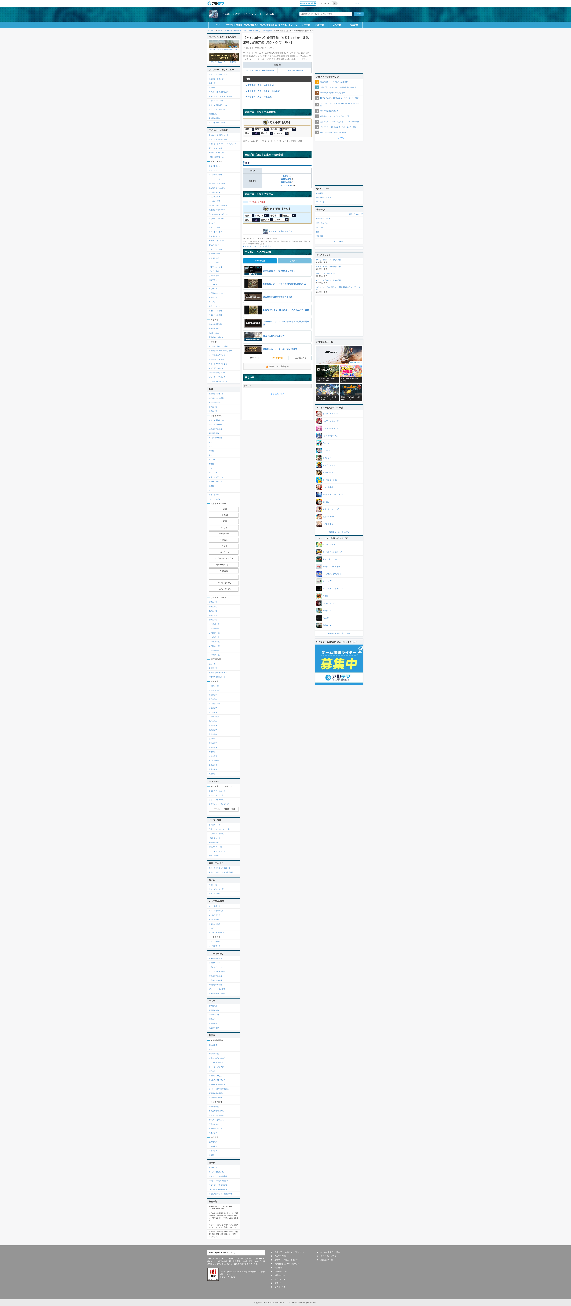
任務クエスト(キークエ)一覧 (219, 829)
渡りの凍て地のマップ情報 (219, 346)
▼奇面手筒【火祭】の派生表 (259, 97)
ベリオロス (213, 289)
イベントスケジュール (217, 123)
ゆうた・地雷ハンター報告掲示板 (328, 260)
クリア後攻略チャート (217, 971)
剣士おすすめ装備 (215, 985)
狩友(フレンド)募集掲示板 (218, 1181)
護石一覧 (212, 664)
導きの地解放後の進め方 (329, 111)
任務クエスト (214, 1133)
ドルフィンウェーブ (331, 421)
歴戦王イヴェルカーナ (217, 183)
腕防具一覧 (213, 611)
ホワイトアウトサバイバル (333, 494)
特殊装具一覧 (214, 686)
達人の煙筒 (213, 756)
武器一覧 (320, 24)
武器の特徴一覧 (214, 402)
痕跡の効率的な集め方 (217, 993)
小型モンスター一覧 (216, 799)
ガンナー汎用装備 (215, 438)
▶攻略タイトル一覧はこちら (339, 532)
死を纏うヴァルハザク (217, 218)
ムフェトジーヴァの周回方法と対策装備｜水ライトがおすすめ (338, 288)
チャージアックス (215, 481)
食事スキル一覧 (214, 893)
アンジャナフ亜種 (215, 175)
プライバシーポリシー (329, 1256)
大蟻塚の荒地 (214, 1014)
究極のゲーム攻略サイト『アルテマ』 (289, 1252)
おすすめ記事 (260, 261)
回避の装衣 (213, 708)
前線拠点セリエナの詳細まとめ (220, 350)
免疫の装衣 (213, 730)
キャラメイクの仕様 (216, 1115)
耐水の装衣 (213, 743)
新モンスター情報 (215, 148)
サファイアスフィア (331, 414)
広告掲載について (281, 1271)
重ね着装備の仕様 (215, 1097)
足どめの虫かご (214, 915)
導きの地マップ (285, 24)
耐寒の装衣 (213, 752)
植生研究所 (213, 1146)
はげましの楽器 (214, 924)
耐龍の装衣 (213, 769)
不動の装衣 (213, 695)
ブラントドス (214, 284)
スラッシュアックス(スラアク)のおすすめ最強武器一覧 (339, 104)
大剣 (210, 442)
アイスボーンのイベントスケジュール (223, 144)
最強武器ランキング (216, 79)
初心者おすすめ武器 (216, 398)
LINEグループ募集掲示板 (218, 1189)
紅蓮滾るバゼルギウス (217, 210)
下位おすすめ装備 (215, 424)
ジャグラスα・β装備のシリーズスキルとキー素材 (338, 127)
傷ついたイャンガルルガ (218, 205)
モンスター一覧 (302, 24)
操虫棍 (211, 486)
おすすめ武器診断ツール (218, 105)
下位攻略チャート (215, 963)
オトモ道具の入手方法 (217, 355)
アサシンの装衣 (214, 690)
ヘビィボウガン (214, 499)
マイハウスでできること (218, 364)
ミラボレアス (214, 297)
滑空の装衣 (213, 734)
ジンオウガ (213, 223)
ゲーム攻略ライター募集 (330, 1252)
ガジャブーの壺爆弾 (216, 932)
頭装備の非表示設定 (216, 1093)
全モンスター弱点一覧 (217, 791)
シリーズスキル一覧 (216, 889)
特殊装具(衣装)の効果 (217, 372)
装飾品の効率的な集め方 (218, 673)
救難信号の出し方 (215, 1128)
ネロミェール (214, 262)
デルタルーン (328, 618)
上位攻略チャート (215, 967)
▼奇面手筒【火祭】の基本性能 (260, 85)
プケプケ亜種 (214, 271)
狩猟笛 (211, 464)
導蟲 (210, 1049)
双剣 (210, 455)
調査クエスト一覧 (215, 847)
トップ (217, 24)
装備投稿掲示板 (214, 118)
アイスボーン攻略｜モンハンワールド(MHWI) (246, 13)
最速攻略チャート (215, 958)
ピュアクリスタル (286, 185)
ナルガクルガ (214, 258)
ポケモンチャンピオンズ (332, 552)
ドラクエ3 (327, 611)
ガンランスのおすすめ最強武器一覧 (260, 70)
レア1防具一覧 (214, 624)
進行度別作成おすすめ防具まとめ (332, 93)
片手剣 (211, 451)
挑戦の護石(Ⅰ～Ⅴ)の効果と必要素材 (334, 82)
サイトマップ (279, 1279)
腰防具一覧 (213, 615)
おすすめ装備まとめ (216, 420)
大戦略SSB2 (327, 625)
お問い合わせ (279, 1275)
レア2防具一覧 (214, 628)
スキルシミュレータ (216, 101)
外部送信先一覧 (326, 1260)
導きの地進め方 (251, 24)
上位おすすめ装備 (215, 429)
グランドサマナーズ (331, 509)
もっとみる (338, 241)
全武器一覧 (213, 407)
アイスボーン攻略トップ (218, 74)
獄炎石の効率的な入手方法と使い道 (333, 132)
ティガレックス (214, 236)
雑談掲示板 (213, 114)
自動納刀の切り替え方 (217, 1080)
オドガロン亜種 (214, 201)
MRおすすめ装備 (234, 24)
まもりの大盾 (214, 919)
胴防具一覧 (213, 607)
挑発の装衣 (213, 739)
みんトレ (326, 443)
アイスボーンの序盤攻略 (218, 139)
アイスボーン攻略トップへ (280, 231)
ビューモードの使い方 (217, 377)
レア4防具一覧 (214, 637)
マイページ (320, 202)
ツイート (255, 358)
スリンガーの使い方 (216, 368)
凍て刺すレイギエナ (216, 192)
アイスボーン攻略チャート (219, 135)
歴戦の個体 (213, 1045)
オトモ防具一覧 (214, 946)
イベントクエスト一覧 (217, 851)
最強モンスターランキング (219, 804)
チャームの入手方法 (216, 359)
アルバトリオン (214, 166)
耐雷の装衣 (213, 747)
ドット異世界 (328, 487)
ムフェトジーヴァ (215, 232)
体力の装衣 (213, 712)
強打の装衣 (213, 699)
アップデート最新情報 (217, 109)
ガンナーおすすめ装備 (217, 989)
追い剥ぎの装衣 (214, 703)
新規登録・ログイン (323, 197)
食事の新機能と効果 (216, 1111)
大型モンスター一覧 (216, 795)
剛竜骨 (285, 176)
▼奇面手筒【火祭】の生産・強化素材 (263, 91)
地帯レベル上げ (214, 333)
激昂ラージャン (214, 306)
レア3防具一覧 (214, 633)
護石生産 (212, 1071)
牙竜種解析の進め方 (216, 337)
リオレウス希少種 (215, 315)
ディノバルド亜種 (215, 249)
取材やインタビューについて (286, 1260)
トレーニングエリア (216, 1067)
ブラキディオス (214, 276)
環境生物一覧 (214, 1107)
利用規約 (278, 1268)
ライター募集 (279, 1287)
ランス (211, 468)
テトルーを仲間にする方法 (219, 1089)
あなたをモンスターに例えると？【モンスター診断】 (340, 122)
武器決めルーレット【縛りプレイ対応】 (335, 116)
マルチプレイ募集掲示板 (218, 1185)
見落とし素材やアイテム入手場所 (221, 872)
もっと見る (339, 138)
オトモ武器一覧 (214, 941)
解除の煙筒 (213, 765)
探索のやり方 (214, 1124)
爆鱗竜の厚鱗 (285, 182)
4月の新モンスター (323, 218)
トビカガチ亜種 (214, 254)
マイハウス (213, 1151)
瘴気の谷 (212, 1019)
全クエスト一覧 (214, 825)
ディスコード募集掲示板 (218, 1176)
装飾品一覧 (213, 668)
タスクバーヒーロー (331, 559)
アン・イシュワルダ (216, 170)
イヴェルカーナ (214, 179)
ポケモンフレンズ (330, 480)
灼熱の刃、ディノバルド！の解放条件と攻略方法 (338, 87)
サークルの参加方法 (216, 1120)
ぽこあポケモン (329, 544)
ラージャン (213, 302)
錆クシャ (319, 232)
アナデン (326, 450)
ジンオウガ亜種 (214, 227)
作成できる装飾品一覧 (217, 677)
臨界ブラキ (213, 280)
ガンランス (213, 473)
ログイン (357, 3)
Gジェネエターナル (330, 436)
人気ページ (294, 261)
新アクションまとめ (216, 152)
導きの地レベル (322, 223)
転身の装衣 (213, 774)
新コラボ (319, 227)
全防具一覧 (213, 411)
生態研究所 (213, 1142)
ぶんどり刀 (213, 928)
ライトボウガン (214, 495)
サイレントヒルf (329, 603)
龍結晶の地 (213, 1023)
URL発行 (279, 358)
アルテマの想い (280, 1256)
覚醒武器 (319, 236)
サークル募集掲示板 (216, 1172)
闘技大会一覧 (214, 855)
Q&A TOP (319, 193)
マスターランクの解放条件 (219, 92)
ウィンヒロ (327, 458)
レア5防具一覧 (214, 642)
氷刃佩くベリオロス (216, 293)
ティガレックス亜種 (216, 240)
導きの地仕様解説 (268, 24)
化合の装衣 (213, 721)
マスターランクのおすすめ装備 (220, 96)
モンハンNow (328, 472)
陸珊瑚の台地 (214, 1010)
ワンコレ (326, 502)
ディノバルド (214, 245)
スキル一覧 (213, 885)
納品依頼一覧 (214, 842)
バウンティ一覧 (214, 838)
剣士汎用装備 (214, 433)
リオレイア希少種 (215, 311)
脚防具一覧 (213, 620)
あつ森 (325, 596)
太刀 (210, 446)
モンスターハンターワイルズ (334, 589)
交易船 (211, 1155)
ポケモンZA (327, 581)
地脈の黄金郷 (214, 1028)
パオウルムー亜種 (215, 267)
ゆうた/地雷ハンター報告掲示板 (220, 1194)
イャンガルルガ (214, 197)
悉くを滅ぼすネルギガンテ (219, 214)
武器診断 (354, 24)
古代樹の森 (213, 1006)
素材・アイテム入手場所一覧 (219, 868)
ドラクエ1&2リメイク (331, 567)
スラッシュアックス (216, 477)
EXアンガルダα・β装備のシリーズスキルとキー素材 (339, 98)
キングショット (329, 465)
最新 (350, 214)
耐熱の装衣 (213, 725)
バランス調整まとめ (216, 157)
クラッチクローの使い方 (218, 381)
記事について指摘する (279, 366)
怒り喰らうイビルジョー (218, 188)
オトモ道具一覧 (214, 906)
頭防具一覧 (213, 602)
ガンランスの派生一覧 (294, 70)
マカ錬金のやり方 (215, 1076)
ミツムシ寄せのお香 (216, 911)
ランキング (358, 214)
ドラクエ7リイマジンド (332, 574)
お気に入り (301, 358)
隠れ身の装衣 (214, 717)
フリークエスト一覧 (216, 834)
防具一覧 (337, 24)
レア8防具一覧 (214, 655)
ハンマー (212, 459)
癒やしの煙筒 (214, 760)
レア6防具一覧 (214, 646)
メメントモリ (328, 524)
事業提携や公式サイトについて (286, 1264)
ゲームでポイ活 (306, 3)
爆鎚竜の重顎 (285, 179)
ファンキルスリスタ (331, 428)
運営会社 (278, 1283)
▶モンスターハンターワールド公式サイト (258, 246)
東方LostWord (328, 517)
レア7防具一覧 (214, 650)
